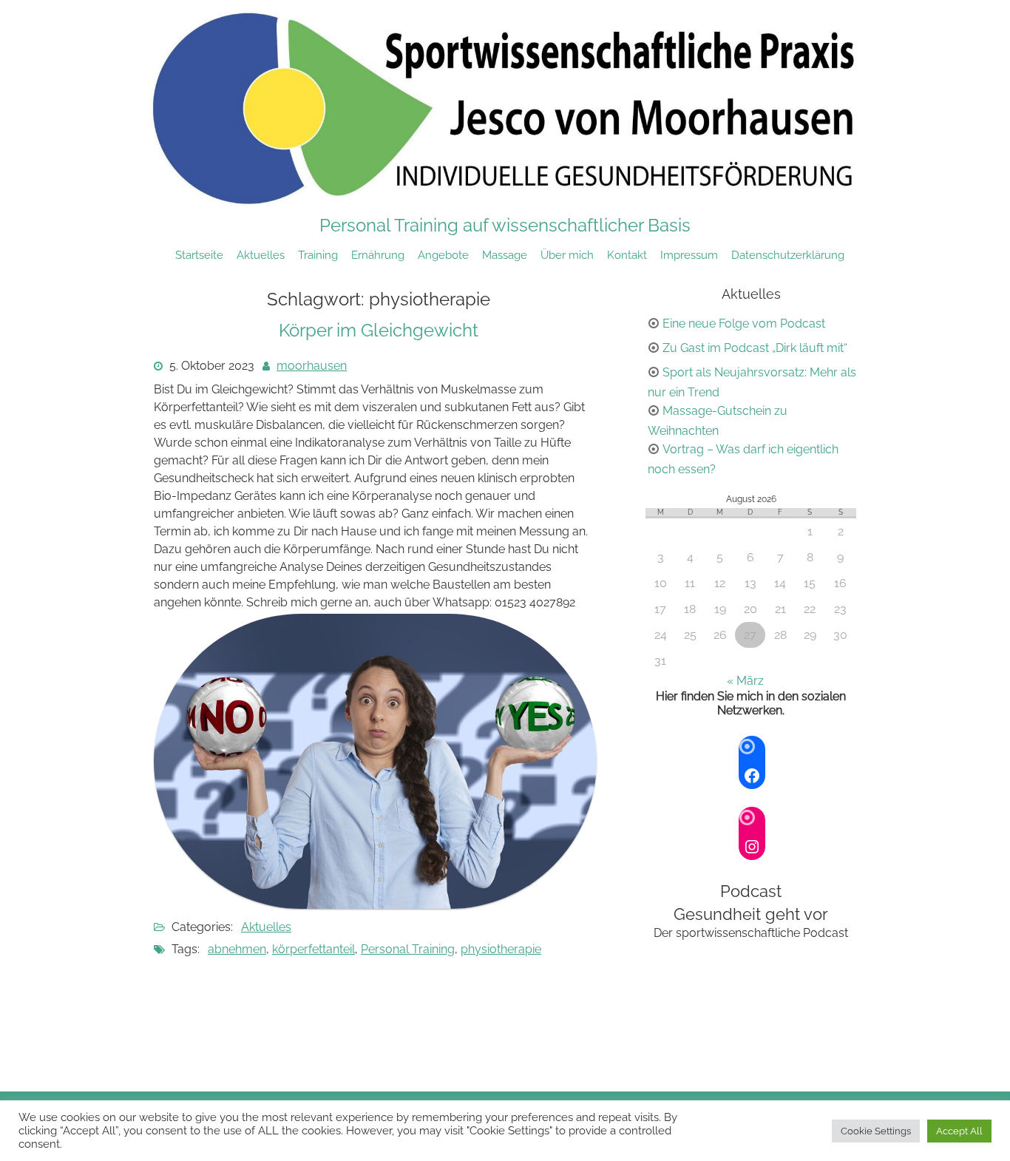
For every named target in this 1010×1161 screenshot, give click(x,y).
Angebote (443, 255)
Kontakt (627, 255)
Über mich (567, 255)
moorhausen (312, 366)
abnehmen (237, 949)
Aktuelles (261, 255)
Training (318, 255)
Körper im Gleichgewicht (378, 330)
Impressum (689, 255)
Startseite (199, 255)
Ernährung (377, 255)
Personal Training (408, 949)
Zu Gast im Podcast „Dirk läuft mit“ (754, 348)
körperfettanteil (313, 949)
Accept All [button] (959, 1131)
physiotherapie (501, 949)
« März (745, 681)
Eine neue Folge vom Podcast (743, 324)
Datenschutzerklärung (787, 255)
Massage (504, 255)
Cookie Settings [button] (876, 1131)
